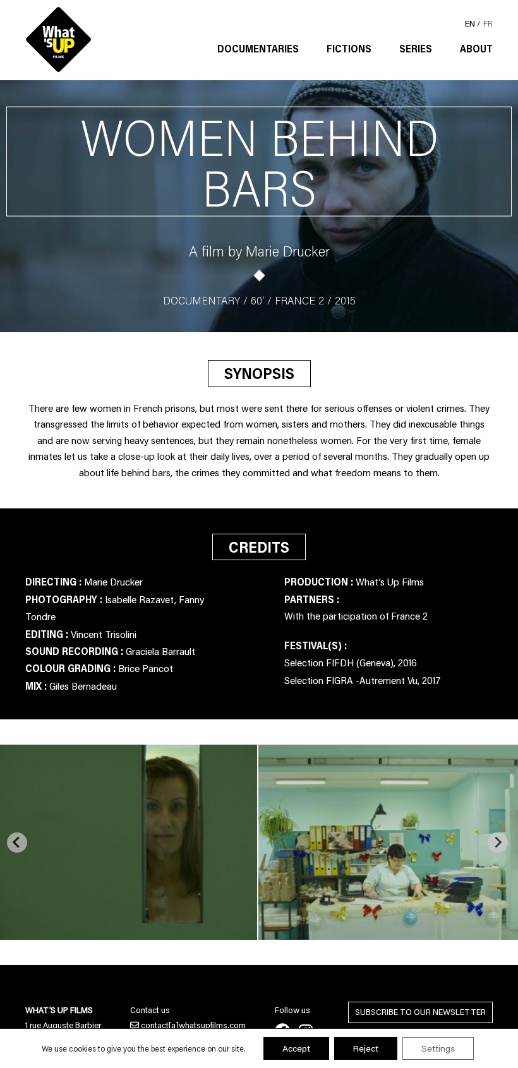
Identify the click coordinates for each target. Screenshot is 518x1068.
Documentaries (258, 48)
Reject (365, 1048)
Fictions (349, 48)
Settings (438, 1048)
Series (415, 48)
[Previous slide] (17, 842)
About (476, 48)
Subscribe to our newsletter (420, 1011)
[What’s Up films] (58, 39)
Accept (296, 1048)
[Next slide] (498, 842)
